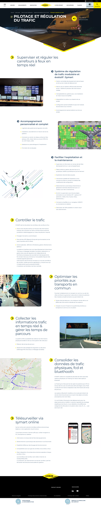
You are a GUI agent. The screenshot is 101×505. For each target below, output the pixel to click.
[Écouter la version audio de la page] (75, 18)
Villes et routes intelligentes (27, 12)
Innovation (33, 5)
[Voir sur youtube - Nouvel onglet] (77, 491)
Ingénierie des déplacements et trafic (41, 12)
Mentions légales (16, 495)
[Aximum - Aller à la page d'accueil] (46, 5)
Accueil (12, 12)
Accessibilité (90, 1)
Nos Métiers (70, 5)
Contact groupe (56, 487)
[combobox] (97, 1)
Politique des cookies (73, 495)
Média (87, 495)
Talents (79, 5)
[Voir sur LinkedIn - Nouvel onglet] (73, 491)
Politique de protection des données (37, 495)
